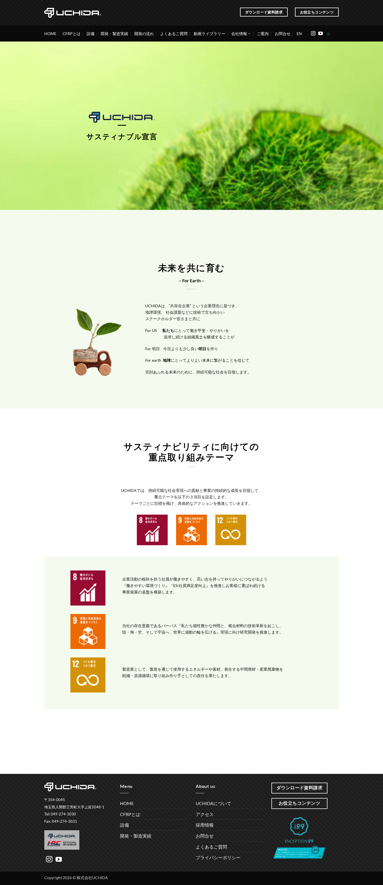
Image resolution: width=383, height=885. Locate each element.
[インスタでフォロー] (313, 33)
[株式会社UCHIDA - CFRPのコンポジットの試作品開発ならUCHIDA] (72, 12)
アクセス (205, 814)
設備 (90, 33)
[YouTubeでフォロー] (320, 33)
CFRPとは (71, 33)
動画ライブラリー (209, 33)
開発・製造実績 (114, 33)
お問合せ (282, 33)
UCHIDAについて (213, 803)
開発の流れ (144, 33)
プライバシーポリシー (218, 857)
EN (299, 33)
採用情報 (205, 824)
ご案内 (263, 33)
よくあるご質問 (174, 33)
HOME (50, 33)
